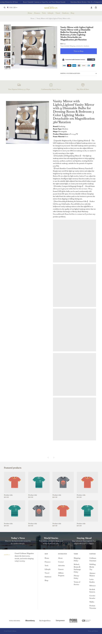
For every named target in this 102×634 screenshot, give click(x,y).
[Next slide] (55, 47)
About (60, 558)
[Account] (91, 7)
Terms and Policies (93, 631)
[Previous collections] (48, 457)
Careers (60, 569)
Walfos (91, 602)
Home (32, 18)
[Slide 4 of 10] (7, 48)
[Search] (4, 7)
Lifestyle (48, 569)
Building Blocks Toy (92, 566)
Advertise (61, 565)
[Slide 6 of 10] (7, 62)
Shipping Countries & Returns (70, 73)
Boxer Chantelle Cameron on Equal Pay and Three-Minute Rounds (38, 2)
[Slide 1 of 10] (7, 28)
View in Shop (78, 51)
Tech (46, 565)
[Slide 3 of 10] (7, 41)
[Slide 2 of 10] (7, 35)
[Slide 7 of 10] (7, 69)
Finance (48, 562)
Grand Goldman (12, 631)
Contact (61, 562)
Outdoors (48, 577)
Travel (47, 573)
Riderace (92, 586)
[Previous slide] (13, 47)
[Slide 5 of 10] (7, 55)
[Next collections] (54, 457)
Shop (46, 580)
